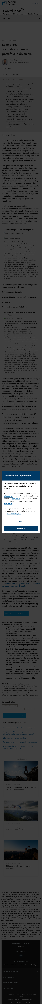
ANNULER (21, 521)
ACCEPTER (21, 528)
